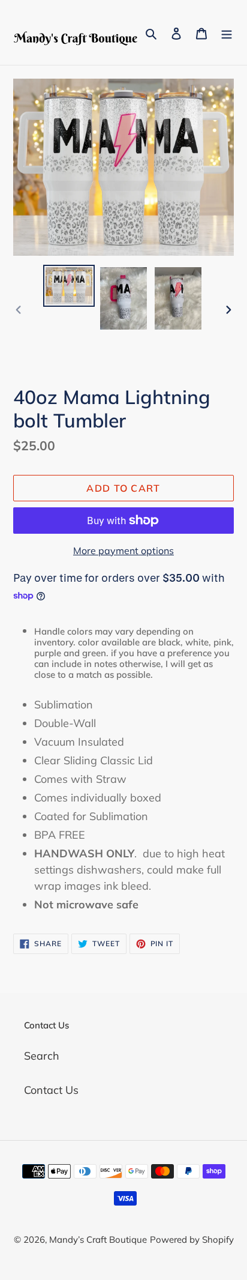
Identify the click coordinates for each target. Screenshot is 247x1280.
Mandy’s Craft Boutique (98, 1239)
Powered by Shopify (192, 1239)
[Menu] (226, 33)
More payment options (123, 551)
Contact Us (51, 1090)
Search (41, 1056)
